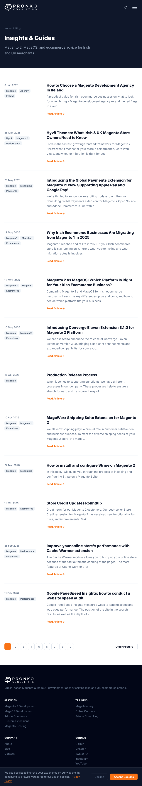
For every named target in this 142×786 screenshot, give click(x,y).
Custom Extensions (16, 721)
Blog (7, 748)
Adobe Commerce (15, 716)
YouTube (81, 763)
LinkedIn (80, 748)
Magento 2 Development (20, 706)
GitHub (79, 743)
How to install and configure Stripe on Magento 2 (91, 465)
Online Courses (85, 711)
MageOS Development (18, 711)
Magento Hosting (15, 726)
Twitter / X (81, 753)
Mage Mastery (84, 706)
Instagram (81, 758)
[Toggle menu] (135, 7)
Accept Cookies (124, 776)
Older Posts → (125, 646)
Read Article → (56, 113)
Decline (99, 776)
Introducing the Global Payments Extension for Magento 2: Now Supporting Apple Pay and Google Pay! (89, 185)
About (8, 743)
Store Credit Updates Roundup (74, 503)
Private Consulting (87, 716)
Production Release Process (72, 375)
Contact (9, 753)
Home (7, 28)
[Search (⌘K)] (126, 7)
